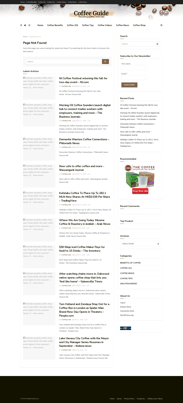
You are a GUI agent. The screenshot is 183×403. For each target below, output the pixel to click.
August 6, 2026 (79, 255)
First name (125, 64)
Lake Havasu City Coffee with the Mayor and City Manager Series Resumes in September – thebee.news (84, 342)
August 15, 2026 (80, 174)
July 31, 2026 (78, 320)
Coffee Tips (51, 2)
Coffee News (72, 2)
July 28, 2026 (78, 350)
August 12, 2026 (80, 205)
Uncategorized (128, 283)
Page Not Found (35, 37)
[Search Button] (105, 61)
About (119, 399)
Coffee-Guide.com (32, 399)
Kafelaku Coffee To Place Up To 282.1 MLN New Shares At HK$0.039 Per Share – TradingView (84, 197)
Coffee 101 (42, 2)
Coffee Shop (82, 2)
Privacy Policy (129, 399)
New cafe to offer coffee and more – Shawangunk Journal (81, 168)
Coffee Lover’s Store (154, 399)
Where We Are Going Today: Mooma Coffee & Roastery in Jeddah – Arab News (84, 222)
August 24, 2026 (80, 86)
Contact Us (141, 399)
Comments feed (127, 311)
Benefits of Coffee (130, 262)
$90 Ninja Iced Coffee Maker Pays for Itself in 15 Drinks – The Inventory (82, 249)
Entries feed (125, 307)
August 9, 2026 (79, 228)
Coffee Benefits (31, 2)
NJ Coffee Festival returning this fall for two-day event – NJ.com (83, 80)
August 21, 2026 (80, 121)
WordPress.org (126, 315)
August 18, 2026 (80, 147)
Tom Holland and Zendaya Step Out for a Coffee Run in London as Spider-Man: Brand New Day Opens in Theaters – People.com (84, 309)
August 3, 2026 (79, 286)
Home (23, 2)
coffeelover (66, 86)
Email (124, 73)
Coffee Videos (61, 2)
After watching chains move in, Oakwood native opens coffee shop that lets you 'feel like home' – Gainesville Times (84, 277)
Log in (122, 302)
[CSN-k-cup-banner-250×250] (140, 179)
